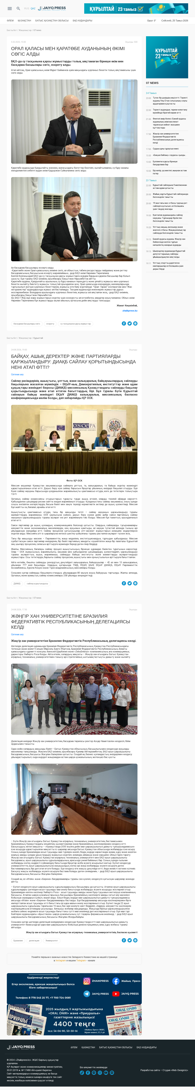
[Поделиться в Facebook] (124, 323)
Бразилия (18, 940)
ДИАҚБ (17, 583)
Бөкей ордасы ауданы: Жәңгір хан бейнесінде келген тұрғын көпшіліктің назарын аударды (165, 242)
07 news (37, 30)
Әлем (10, 20)
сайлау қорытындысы (37, 583)
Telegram (81, 960)
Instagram (61, 960)
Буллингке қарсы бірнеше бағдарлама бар (161, 163)
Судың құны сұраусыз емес (162, 149)
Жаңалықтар (25, 30)
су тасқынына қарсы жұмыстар (75, 324)
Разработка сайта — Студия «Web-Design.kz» (164, 1070)
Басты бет (12, 30)
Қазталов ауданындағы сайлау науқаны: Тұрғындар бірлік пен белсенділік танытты (164, 218)
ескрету (50, 324)
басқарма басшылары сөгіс (27, 324)
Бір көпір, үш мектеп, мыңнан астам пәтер (166, 172)
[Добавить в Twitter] (129, 323)
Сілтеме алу (17, 374)
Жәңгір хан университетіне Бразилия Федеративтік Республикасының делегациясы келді (165, 138)
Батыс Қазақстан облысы (52, 20)
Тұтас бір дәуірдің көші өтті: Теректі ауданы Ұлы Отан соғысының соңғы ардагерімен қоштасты (166, 101)
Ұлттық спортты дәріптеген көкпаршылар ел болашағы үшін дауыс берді (164, 266)
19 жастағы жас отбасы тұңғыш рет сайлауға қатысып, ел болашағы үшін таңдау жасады (166, 206)
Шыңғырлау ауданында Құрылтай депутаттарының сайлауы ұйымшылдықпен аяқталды (165, 254)
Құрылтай (38, 338)
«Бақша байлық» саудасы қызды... (166, 155)
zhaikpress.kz (129, 310)
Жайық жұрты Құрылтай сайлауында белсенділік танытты (167, 195)
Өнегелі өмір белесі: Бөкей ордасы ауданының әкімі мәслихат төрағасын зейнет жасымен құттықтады (166, 123)
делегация (34, 940)
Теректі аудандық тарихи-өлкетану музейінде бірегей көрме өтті (166, 111)
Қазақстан (24, 20)
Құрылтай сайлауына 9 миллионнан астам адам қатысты (166, 186)
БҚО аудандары (82, 20)
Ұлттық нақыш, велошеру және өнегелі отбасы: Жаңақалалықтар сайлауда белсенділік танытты (166, 230)
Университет (52, 940)
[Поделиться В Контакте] (135, 323)
